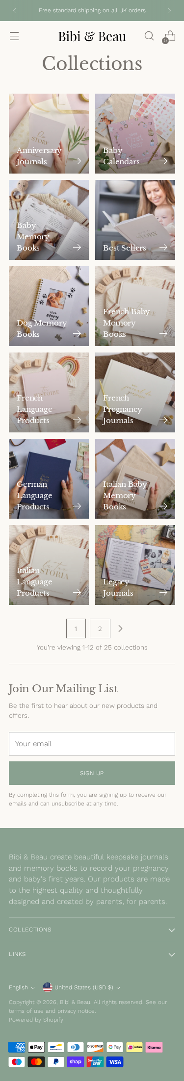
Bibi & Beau (75, 1002)
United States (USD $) (83, 987)
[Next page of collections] (120, 628)
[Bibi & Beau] (92, 36)
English (18, 987)
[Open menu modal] (14, 36)
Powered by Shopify (36, 1019)
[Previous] (15, 10)
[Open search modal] (149, 36)
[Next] (169, 10)
